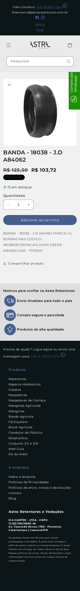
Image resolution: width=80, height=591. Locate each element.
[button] (8, 45)
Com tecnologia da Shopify (56, 587)
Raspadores (18, 395)
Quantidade (14, 196)
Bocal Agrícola (20, 427)
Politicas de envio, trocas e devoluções (40, 488)
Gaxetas (15, 390)
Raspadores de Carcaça (27, 400)
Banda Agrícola (21, 416)
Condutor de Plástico (26, 432)
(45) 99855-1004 (49, 7)
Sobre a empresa (22, 477)
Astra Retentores (27, 587)
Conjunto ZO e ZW (24, 443)
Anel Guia (16, 449)
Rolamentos (18, 438)
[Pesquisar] (68, 61)
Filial (40, 30)
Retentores (17, 379)
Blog (12, 498)
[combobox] (40, 61)
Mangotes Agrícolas (25, 406)
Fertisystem (18, 422)
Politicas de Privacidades (29, 482)
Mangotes (17, 411)
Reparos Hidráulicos (25, 384)
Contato (15, 493)
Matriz (40, 24)
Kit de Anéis (18, 454)
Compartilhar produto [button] (26, 263)
